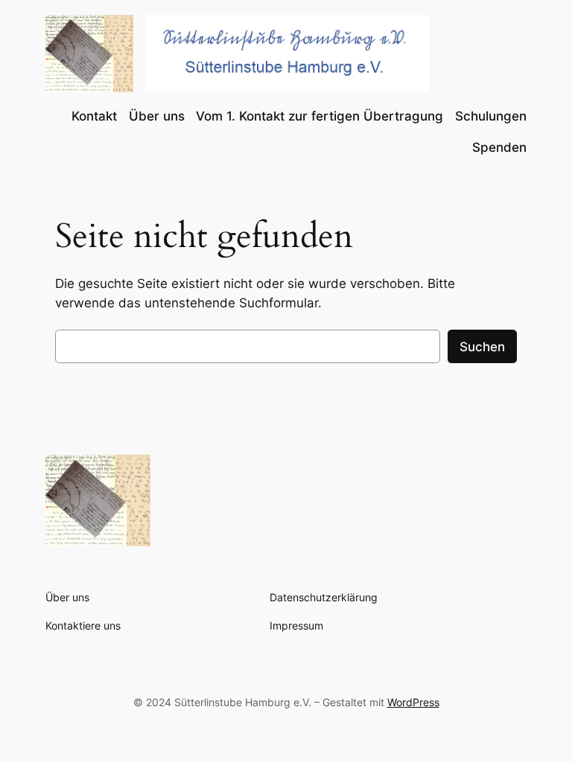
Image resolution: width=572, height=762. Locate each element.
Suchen (482, 346)
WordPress (413, 702)
